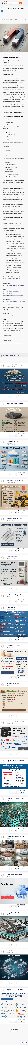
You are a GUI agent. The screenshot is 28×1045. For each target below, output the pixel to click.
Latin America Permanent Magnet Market (12, 65)
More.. (22, 397)
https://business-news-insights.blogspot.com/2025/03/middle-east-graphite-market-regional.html (13, 309)
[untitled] (14, 38)
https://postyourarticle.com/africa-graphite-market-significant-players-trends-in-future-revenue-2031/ (14, 295)
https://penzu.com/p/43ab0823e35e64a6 (13, 291)
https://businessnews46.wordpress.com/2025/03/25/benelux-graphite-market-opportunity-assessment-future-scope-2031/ (14, 303)
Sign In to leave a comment (12, 355)
